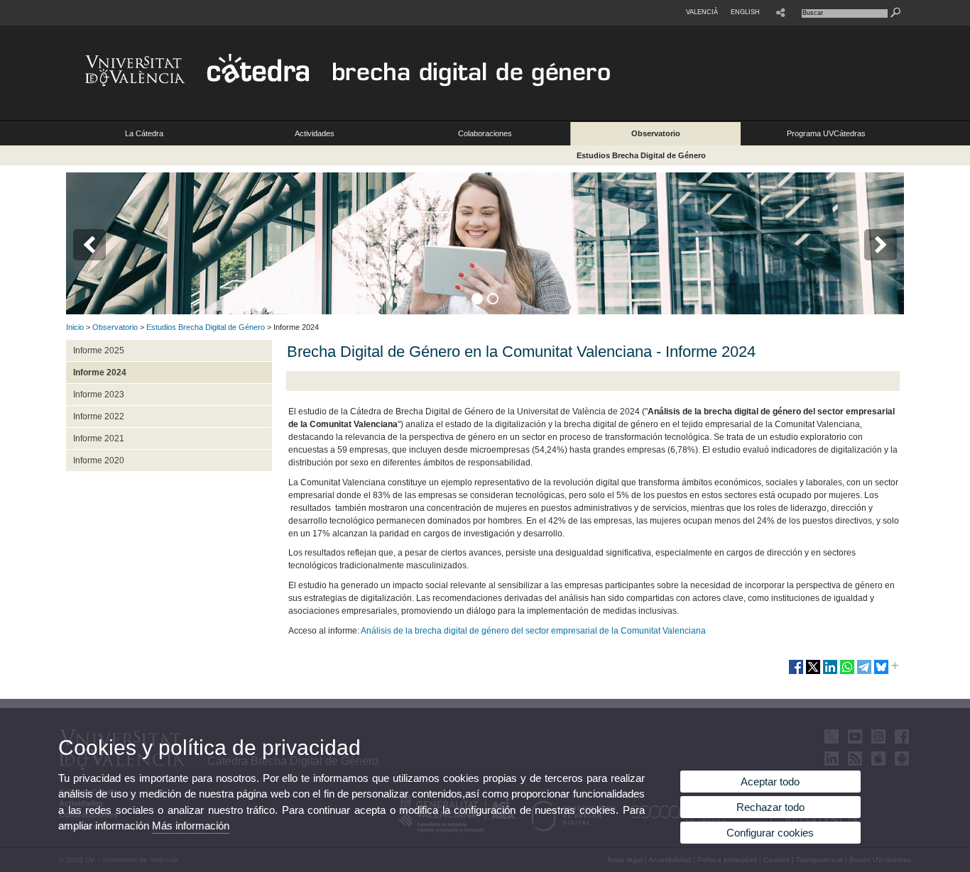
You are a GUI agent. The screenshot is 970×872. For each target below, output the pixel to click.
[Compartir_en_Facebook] (796, 673)
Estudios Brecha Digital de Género (641, 155)
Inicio (75, 327)
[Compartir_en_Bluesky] (881, 673)
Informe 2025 (98, 350)
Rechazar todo (770, 807)
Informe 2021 (98, 438)
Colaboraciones (485, 133)
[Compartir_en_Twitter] (813, 673)
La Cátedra (144, 133)
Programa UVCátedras (826, 133)
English (745, 12)
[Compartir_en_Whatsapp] (847, 673)
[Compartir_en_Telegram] (864, 673)
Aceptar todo (770, 782)
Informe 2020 (98, 460)
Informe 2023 (98, 394)
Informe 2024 (99, 372)
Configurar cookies (770, 833)
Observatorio (655, 133)
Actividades (314, 133)
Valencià (702, 12)
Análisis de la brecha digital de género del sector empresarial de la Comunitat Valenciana (533, 631)
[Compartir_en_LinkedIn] (830, 673)
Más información (190, 825)
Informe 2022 (98, 416)
